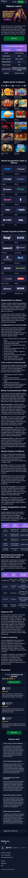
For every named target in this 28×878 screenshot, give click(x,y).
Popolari (3, 85)
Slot (23, 85)
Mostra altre (14, 732)
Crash (16, 85)
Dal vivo (10, 85)
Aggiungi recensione (14, 682)
